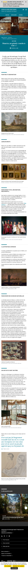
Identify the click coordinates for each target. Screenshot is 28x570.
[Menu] (26, 9)
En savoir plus (16, 6)
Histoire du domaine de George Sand (12, 517)
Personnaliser (14, 568)
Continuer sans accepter (18, 566)
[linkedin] (1, 536)
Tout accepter (8, 566)
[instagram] (4, 536)
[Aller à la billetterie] (23, 9)
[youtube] (9, 536)
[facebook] (6, 536)
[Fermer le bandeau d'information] (26, 2)
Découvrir (14, 15)
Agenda (21, 15)
